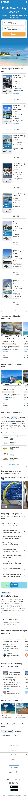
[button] (14, 28)
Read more (5, 351)
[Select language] (16, 772)
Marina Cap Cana (5, 735)
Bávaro (16, 735)
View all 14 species (14, 464)
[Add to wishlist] (24, 76)
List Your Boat (14, 767)
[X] (13, 782)
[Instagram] (17, 782)
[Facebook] (10, 782)
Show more (16, 93)
